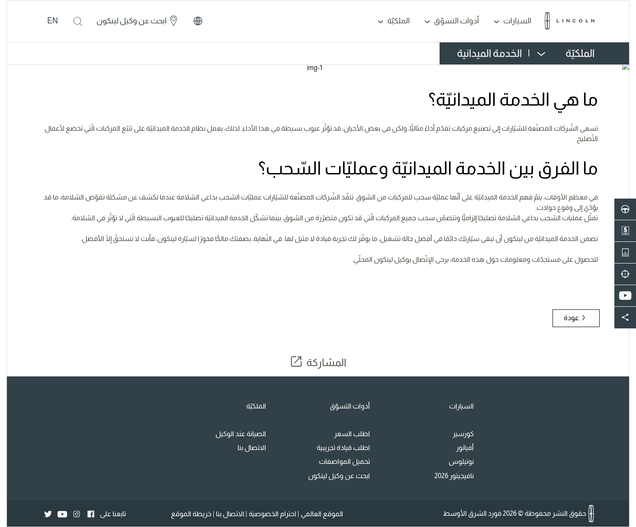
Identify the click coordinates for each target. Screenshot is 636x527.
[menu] (521, 53)
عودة (572, 317)
